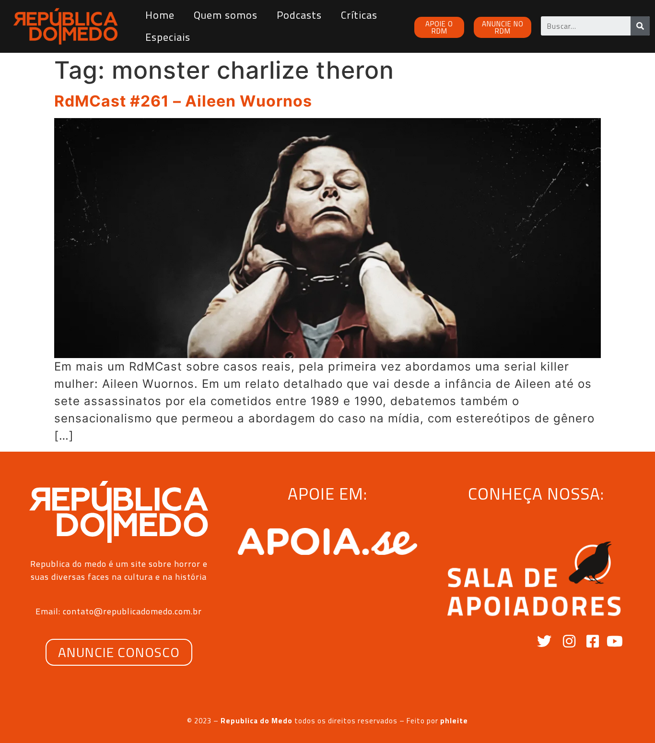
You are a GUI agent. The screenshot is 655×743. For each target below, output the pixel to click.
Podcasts (299, 15)
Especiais (167, 37)
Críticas (359, 15)
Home (160, 15)
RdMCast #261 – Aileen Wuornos (183, 101)
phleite (454, 720)
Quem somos (225, 15)
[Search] (640, 26)
